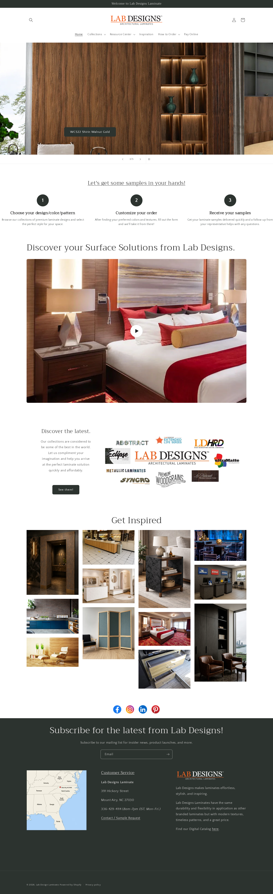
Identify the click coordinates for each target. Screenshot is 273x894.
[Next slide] (140, 159)
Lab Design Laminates (47, 885)
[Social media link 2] (130, 709)
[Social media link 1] (117, 709)
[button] (31, 20)
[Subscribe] (167, 754)
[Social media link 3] (143, 709)
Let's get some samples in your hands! (136, 183)
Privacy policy (93, 884)
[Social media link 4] (155, 709)
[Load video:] (136, 331)
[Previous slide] (122, 159)
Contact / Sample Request (120, 818)
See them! (65, 489)
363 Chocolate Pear (136, 131)
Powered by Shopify (71, 885)
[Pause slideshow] (150, 159)
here (215, 829)
